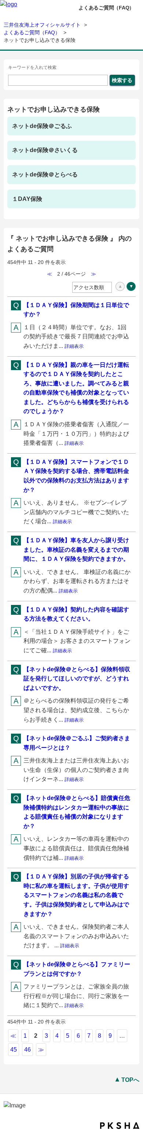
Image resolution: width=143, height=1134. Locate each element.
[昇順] (120, 286)
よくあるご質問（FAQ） (32, 32)
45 (13, 1049)
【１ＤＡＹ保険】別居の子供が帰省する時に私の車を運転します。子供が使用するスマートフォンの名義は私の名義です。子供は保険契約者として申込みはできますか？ (76, 895)
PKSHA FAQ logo (119, 1125)
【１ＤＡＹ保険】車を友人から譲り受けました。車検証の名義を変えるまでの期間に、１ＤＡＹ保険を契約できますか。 (76, 549)
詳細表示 (74, 346)
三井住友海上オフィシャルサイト (42, 25)
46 (27, 1049)
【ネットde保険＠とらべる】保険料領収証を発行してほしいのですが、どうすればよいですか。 (76, 678)
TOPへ (130, 1080)
